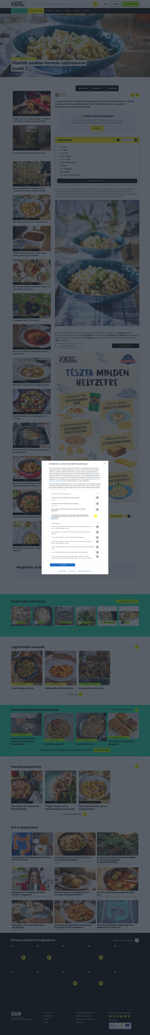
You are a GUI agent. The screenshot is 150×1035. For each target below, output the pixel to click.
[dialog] (75, 517)
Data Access (72, 571)
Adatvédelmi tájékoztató (84, 571)
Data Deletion (62, 571)
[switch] (96, 497)
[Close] (105, 464)
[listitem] (75, 494)
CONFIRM (62, 565)
